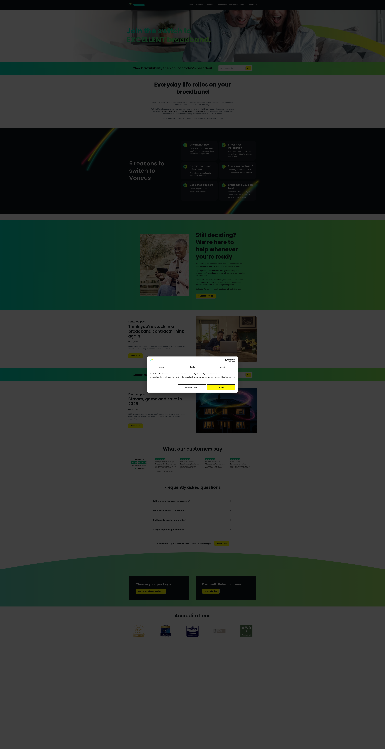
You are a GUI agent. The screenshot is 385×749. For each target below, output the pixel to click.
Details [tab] (192, 367)
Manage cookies (191, 387)
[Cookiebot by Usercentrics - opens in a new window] (226, 360)
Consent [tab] (162, 367)
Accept (221, 387)
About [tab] (222, 367)
